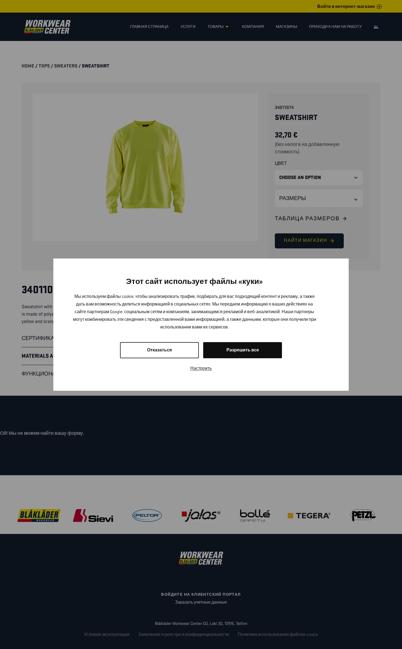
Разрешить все (242, 350)
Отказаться (159, 350)
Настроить (201, 368)
